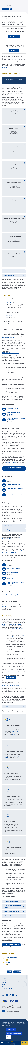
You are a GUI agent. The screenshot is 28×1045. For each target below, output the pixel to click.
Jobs (7, 2)
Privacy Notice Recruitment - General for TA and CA (16, 419)
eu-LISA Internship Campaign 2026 (10, 595)
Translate (6, 8)
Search (26, 1043)
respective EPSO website (16, 628)
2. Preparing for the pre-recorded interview (12, 906)
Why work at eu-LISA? (9, 275)
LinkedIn (14, 734)
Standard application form (13, 484)
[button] (9, 971)
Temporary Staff (9, 302)
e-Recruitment (12, 36)
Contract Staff (9, 310)
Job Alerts (4, 67)
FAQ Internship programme (13, 568)
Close (8, 1037)
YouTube (13, 995)
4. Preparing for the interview (11, 915)
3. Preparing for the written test (12, 911)
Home (3, 2)
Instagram (10, 995)
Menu (22, 1043)
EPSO (3, 624)
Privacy (4, 980)
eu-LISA (6, 1043)
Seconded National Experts (12, 315)
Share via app (18, 971)
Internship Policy (11, 564)
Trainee (7, 317)
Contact (4, 978)
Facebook (7, 995)
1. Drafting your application (11, 901)
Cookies (4, 982)
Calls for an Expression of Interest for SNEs (12, 468)
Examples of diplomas (12, 408)
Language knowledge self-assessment (13, 413)
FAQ (3, 986)
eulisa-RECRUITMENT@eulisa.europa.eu (10, 352)
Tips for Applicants (10, 677)
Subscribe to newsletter (7, 988)
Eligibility (6, 706)
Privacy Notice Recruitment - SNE (15, 494)
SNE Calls (13, 50)
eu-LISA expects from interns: (11, 530)
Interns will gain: (8, 525)
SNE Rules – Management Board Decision (15, 489)
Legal (3, 984)
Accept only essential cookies (14, 1033)
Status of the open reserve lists (11, 944)
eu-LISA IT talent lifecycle (10, 271)
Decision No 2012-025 (11, 462)
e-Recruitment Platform (17, 281)
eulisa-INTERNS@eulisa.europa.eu (12, 551)
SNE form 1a (10, 480)
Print (11, 9)
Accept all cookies (11, 1029)
